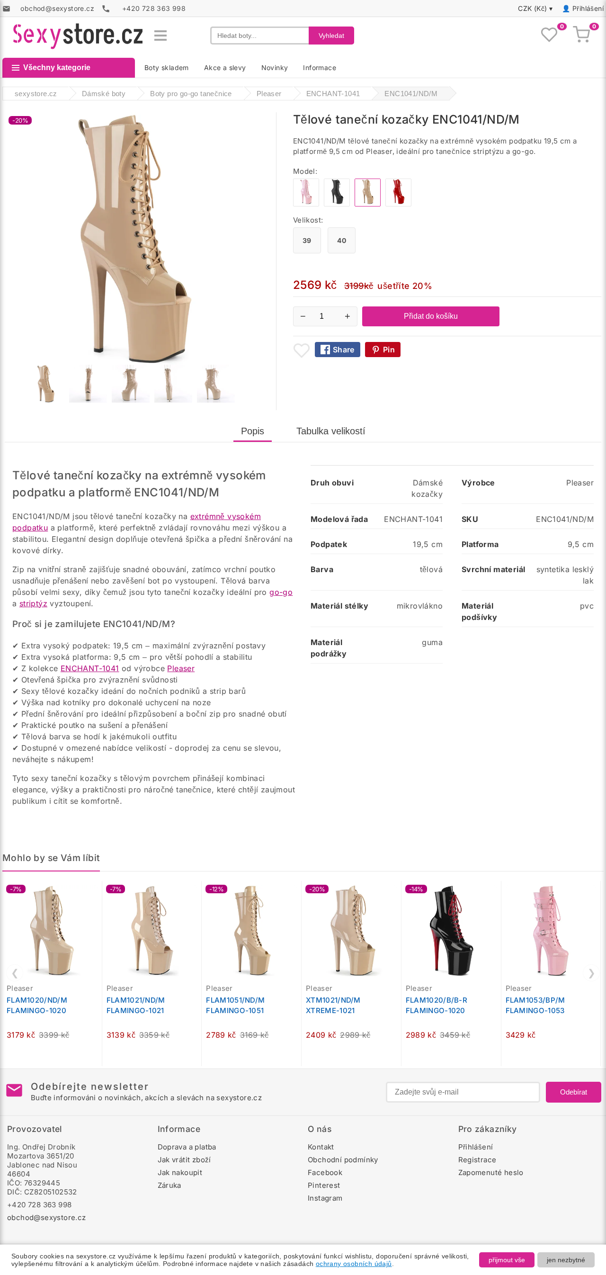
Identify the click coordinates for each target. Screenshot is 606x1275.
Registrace (477, 1159)
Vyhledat (331, 35)
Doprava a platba (187, 1146)
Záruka (169, 1185)
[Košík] (581, 35)
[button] (97, 893)
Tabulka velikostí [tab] (330, 431)
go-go (281, 592)
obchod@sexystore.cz (46, 1217)
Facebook (325, 1172)
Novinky (274, 67)
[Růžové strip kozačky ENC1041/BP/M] (306, 203)
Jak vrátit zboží (184, 1159)
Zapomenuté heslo (491, 1172)
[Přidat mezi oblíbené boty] (301, 350)
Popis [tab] (252, 431)
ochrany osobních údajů (354, 1263)
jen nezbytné (566, 1260)
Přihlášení (588, 8)
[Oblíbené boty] (549, 35)
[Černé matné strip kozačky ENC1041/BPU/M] (337, 203)
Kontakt (321, 1146)
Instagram (325, 1198)
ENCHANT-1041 (90, 668)
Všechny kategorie (56, 67)
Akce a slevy (225, 67)
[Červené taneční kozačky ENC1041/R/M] (398, 203)
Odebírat (573, 1092)
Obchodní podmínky (343, 1159)
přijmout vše (507, 1260)
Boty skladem (166, 67)
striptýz (33, 603)
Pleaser (181, 668)
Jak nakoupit (180, 1172)
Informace (319, 67)
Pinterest (324, 1185)
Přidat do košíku (431, 316)
